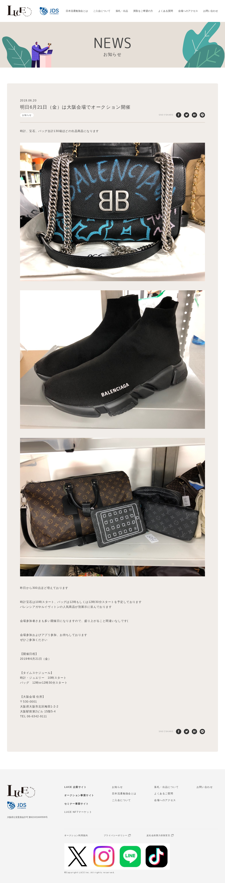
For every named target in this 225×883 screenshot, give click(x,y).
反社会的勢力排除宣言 (158, 835)
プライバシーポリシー (115, 835)
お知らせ (27, 115)
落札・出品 (122, 10)
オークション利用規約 (76, 835)
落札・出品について (166, 787)
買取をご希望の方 (143, 10)
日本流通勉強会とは (77, 10)
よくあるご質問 (163, 793)
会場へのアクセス (188, 10)
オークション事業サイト (79, 795)
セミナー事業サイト (76, 803)
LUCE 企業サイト (75, 787)
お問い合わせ (210, 10)
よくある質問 (165, 10)
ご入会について (101, 10)
